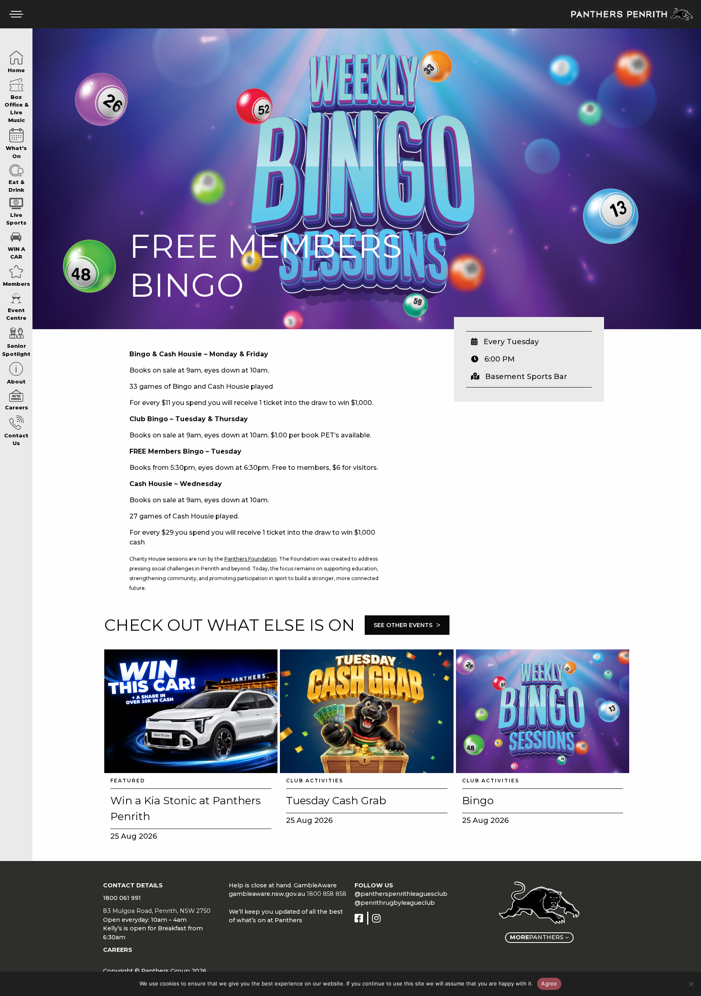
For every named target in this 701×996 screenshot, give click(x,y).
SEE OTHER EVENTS (407, 625)
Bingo (478, 800)
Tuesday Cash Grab (336, 800)
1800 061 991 (122, 898)
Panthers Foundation (250, 559)
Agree (549, 983)
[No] (691, 984)
